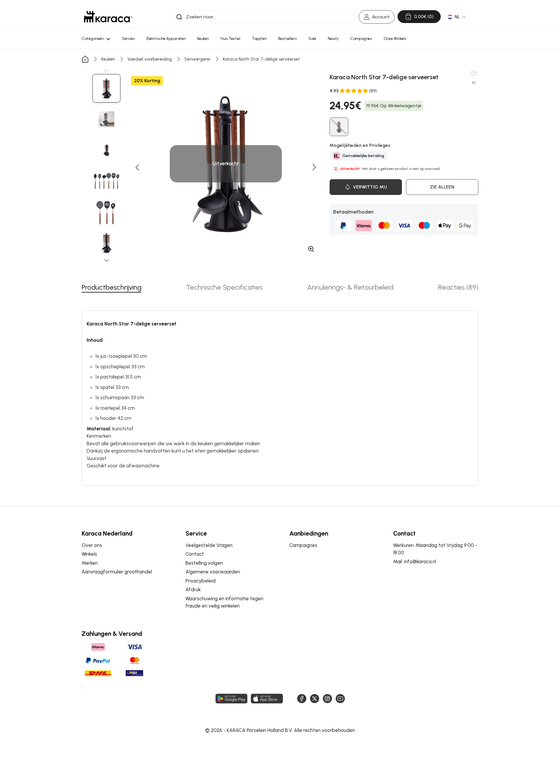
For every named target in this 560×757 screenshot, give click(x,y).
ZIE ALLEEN (442, 187)
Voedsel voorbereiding (149, 59)
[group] (106, 88)
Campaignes (303, 545)
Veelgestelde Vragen (209, 545)
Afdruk (193, 589)
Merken (90, 563)
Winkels (89, 554)
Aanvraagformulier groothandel (117, 572)
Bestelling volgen (204, 563)
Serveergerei (197, 59)
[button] (106, 70)
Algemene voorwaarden (213, 572)
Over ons (92, 545)
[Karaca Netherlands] (108, 17)
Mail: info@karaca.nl (414, 561)
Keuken (108, 59)
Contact (195, 554)
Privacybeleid (201, 581)
